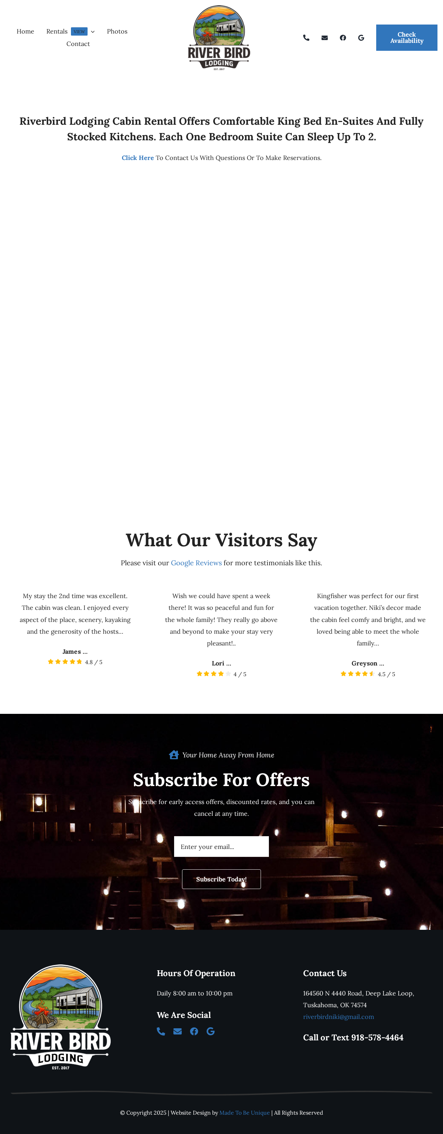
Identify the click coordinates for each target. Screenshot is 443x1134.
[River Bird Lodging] (60, 967)
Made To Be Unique (244, 1112)
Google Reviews (196, 562)
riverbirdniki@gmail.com (338, 1017)
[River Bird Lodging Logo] (219, 8)
